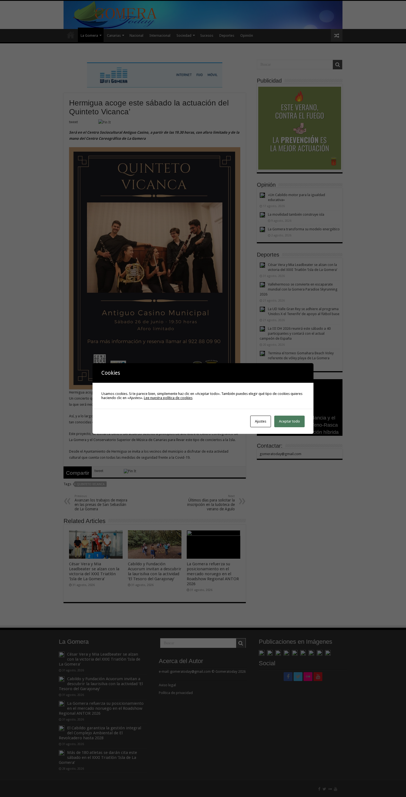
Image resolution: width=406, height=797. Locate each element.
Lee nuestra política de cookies (168, 398)
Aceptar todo (289, 421)
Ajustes (260, 421)
